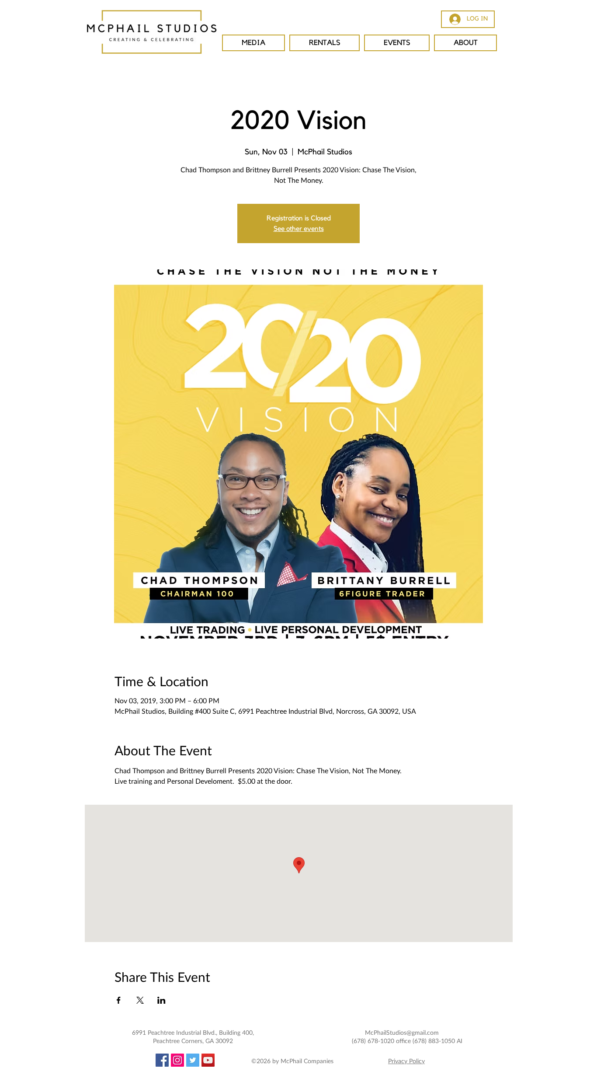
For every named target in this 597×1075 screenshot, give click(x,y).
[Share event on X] (140, 1000)
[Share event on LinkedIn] (161, 1000)
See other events (299, 228)
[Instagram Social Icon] (177, 1060)
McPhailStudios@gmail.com (402, 1032)
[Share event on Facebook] (119, 1000)
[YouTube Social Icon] (208, 1060)
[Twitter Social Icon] (192, 1060)
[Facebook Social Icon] (162, 1060)
